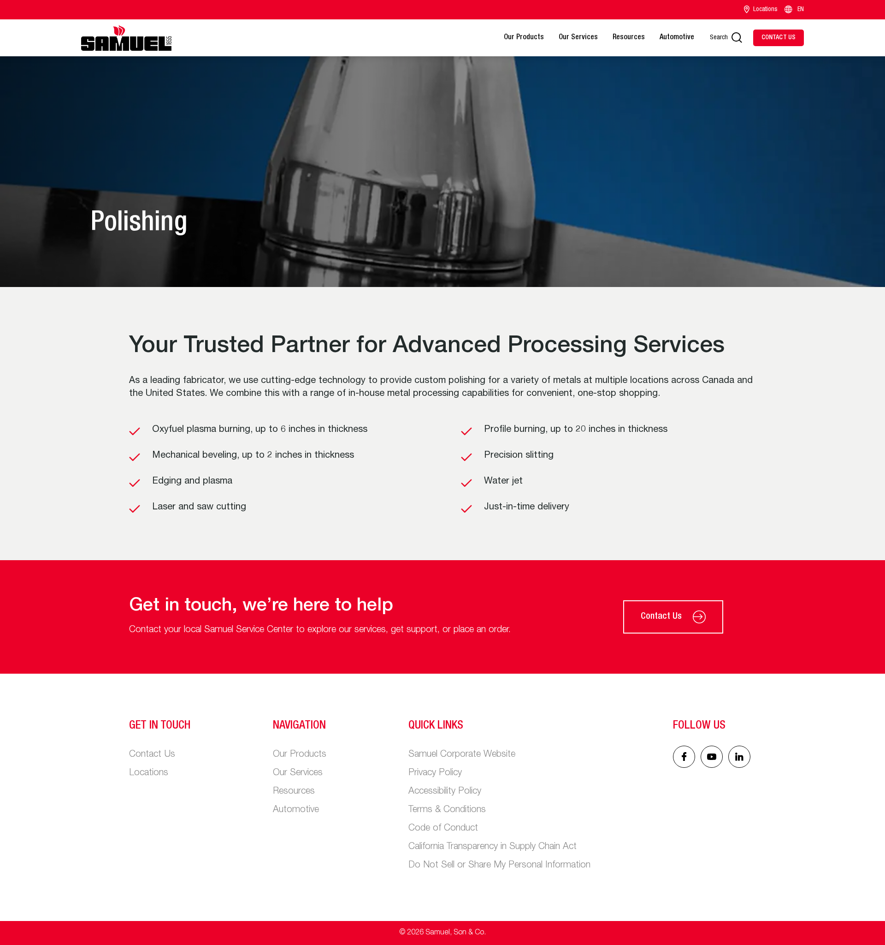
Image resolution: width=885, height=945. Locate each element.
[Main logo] (126, 38)
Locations (765, 9)
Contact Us (661, 617)
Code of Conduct (443, 828)
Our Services (578, 38)
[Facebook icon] (684, 757)
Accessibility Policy (444, 791)
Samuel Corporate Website (461, 755)
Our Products (524, 38)
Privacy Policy (435, 773)
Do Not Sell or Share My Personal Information (499, 865)
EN (800, 9)
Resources (629, 38)
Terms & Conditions (447, 810)
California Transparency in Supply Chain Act (492, 847)
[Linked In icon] (712, 757)
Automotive (677, 38)
